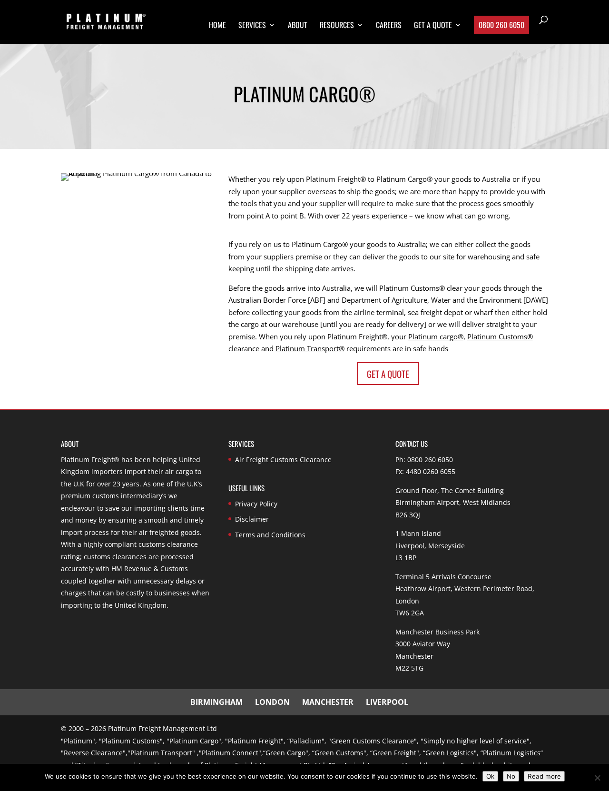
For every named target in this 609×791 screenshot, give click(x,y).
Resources (337, 25)
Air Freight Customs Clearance (283, 459)
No (511, 776)
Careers (389, 25)
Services (252, 25)
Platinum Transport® (309, 348)
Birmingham (216, 702)
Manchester (328, 702)
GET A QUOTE (433, 25)
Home (217, 25)
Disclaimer (252, 519)
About (297, 25)
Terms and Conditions (270, 534)
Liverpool (387, 702)
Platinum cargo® (435, 336)
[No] (597, 777)
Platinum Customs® (500, 336)
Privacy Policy (256, 503)
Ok (490, 776)
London (272, 702)
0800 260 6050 (501, 24)
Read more (544, 776)
